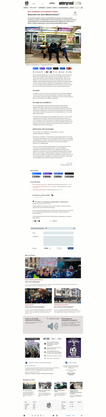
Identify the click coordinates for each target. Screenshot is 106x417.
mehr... (49, 285)
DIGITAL (55, 7)
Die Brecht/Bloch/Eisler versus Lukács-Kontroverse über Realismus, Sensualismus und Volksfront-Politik (54, 352)
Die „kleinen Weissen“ (27, 390)
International (27, 404)
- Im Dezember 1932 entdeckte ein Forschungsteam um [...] (76, 396)
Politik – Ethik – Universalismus (53, 358)
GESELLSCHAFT (33, 7)
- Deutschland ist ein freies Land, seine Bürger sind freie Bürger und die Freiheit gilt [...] (45, 394)
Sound (34, 405)
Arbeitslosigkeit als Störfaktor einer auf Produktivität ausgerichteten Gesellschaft (76, 392)
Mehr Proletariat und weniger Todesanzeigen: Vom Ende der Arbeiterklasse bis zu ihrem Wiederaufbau (53, 344)
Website (79, 402)
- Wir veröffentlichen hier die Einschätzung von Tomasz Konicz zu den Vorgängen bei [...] (60, 394)
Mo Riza (44, 64)
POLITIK (25, 7)
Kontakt (63, 407)
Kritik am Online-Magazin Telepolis (59, 391)
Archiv (26, 407)
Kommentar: (36, 236)
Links (34, 408)
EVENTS (72, 7)
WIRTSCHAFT (42, 7)
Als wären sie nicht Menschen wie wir (54, 355)
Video (26, 408)
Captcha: (35, 248)
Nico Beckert (69, 163)
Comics (34, 404)
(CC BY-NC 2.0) (49, 64)
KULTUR (49, 7)
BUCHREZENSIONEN (63, 7)
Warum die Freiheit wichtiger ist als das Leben (44, 391)
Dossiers (26, 405)
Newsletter (68, 415)
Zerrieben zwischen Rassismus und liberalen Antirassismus (54, 348)
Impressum (64, 408)
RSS (73, 415)
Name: (34, 233)
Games (34, 407)
